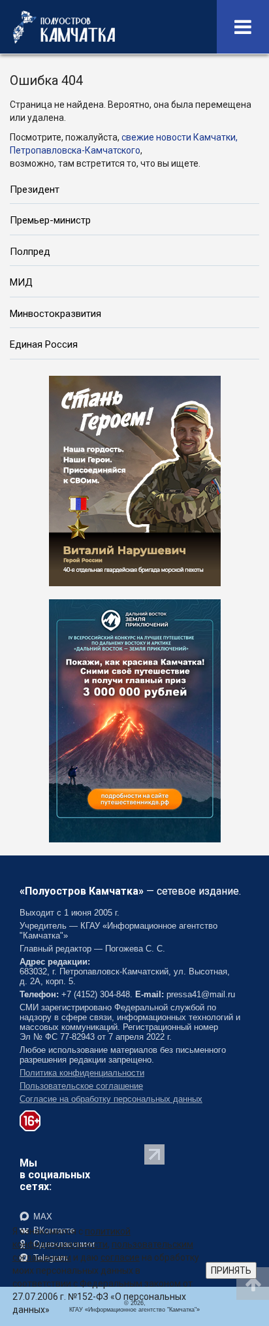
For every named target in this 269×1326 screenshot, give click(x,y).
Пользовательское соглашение (81, 1086)
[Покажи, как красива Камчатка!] (135, 719)
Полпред (30, 251)
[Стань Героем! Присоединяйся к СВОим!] (135, 479)
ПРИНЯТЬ (231, 1270)
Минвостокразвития (55, 314)
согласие (120, 1257)
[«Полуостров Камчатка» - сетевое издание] (64, 27)
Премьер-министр (50, 220)
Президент (34, 189)
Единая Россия (44, 344)
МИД (21, 282)
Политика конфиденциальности (82, 1073)
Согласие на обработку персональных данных (111, 1099)
